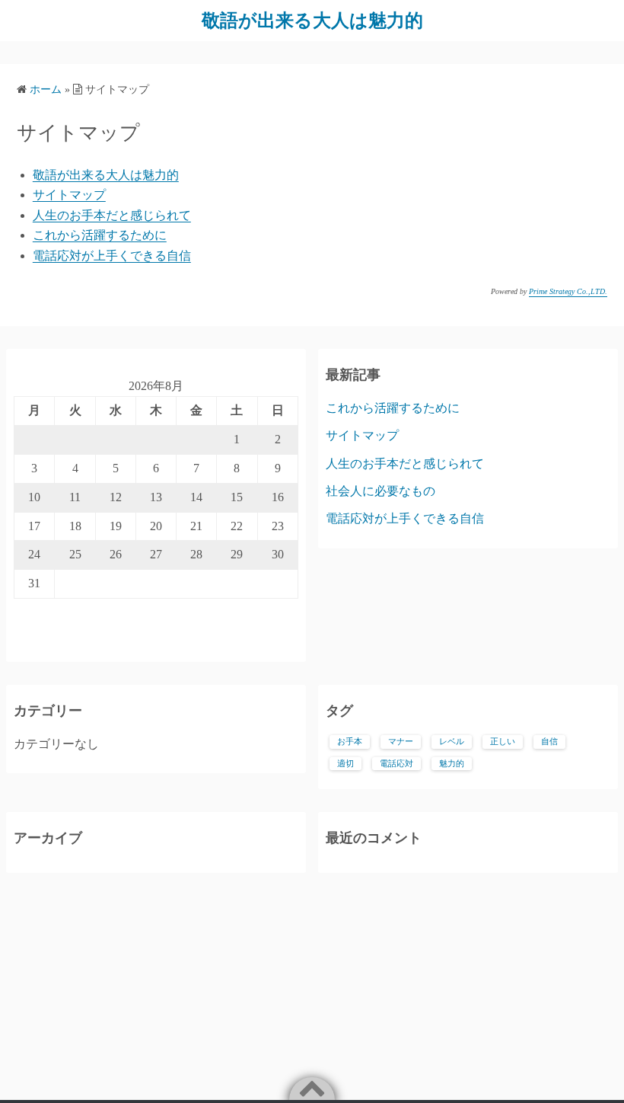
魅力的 (451, 763)
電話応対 (396, 763)
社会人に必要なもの (380, 490)
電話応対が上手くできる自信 (112, 255)
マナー (400, 741)
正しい (502, 741)
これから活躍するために (100, 235)
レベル (451, 741)
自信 (549, 741)
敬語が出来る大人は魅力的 (312, 20)
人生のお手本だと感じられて (112, 215)
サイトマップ (69, 194)
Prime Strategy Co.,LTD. (568, 291)
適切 (345, 763)
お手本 (349, 741)
